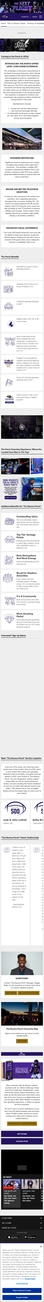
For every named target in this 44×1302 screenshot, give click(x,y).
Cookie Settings (22, 1283)
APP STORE (22, 1134)
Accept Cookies (22, 1297)
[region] (22, 1272)
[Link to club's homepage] (5, 16)
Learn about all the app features (22, 1123)
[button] (22, 427)
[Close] (41, 1246)
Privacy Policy (10, 1279)
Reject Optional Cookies (22, 1290)
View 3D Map (22, 1041)
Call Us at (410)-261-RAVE (28, 993)
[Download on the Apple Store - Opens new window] (13, 1237)
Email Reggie (11, 993)
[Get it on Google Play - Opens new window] (30, 1238)
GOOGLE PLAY (22, 1141)
